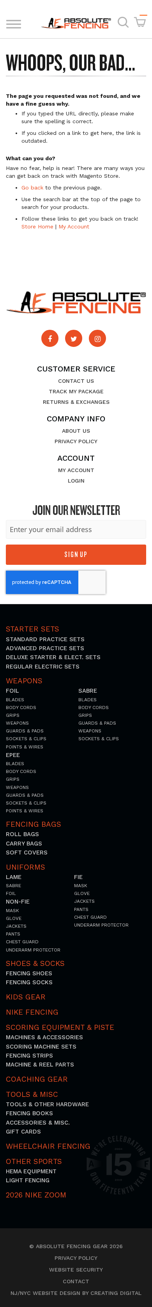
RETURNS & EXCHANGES (76, 402)
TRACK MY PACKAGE (76, 391)
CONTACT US (76, 381)
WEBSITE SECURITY (76, 1270)
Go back (32, 187)
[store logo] (76, 23)
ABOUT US (76, 431)
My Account (73, 226)
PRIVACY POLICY (76, 441)
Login (76, 481)
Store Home (37, 226)
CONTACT (76, 1281)
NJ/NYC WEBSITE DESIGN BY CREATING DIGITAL (76, 1293)
